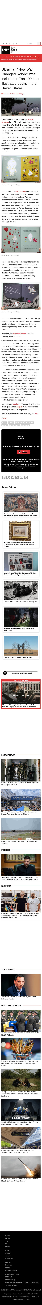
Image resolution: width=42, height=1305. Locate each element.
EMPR (4, 418)
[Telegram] (26, 477)
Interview (8, 1253)
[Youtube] (13, 43)
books (4, 422)
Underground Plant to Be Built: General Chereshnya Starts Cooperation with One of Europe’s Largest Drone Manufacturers (20, 916)
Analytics (8, 1256)
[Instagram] (16, 43)
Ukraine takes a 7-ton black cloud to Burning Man (21, 602)
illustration (29, 422)
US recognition (14, 425)
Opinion (8, 1250)
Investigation (9, 1258)
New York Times (19, 334)
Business (8, 1265)
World (7, 1244)
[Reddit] (3, 477)
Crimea (7, 1246)
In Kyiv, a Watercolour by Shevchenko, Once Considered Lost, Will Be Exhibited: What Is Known (19, 544)
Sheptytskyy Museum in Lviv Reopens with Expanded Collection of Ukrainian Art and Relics (20, 514)
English (20, 407)
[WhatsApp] (17, 477)
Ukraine (4, 425)
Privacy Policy (10, 1279)
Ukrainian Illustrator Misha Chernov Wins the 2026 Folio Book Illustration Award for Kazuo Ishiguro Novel (19, 1063)
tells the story (20, 192)
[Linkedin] (9, 43)
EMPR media (19, 422)
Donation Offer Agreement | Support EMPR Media (22, 1282)
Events (7, 1268)
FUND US (8, 1277)
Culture (10, 422)
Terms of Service (11, 1285)
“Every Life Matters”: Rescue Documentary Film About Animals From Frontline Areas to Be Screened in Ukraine (20, 1094)
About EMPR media (12, 1274)
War (6, 1241)
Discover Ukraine (11, 1270)
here (36, 414)
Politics (7, 1262)
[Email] (21, 477)
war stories (25, 425)
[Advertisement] (21, 21)
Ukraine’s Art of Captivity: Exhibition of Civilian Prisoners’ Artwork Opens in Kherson (20, 574)
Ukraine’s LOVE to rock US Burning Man (18, 657)
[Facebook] (6, 43)
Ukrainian (16, 404)
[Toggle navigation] (38, 49)
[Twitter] (3, 43)
